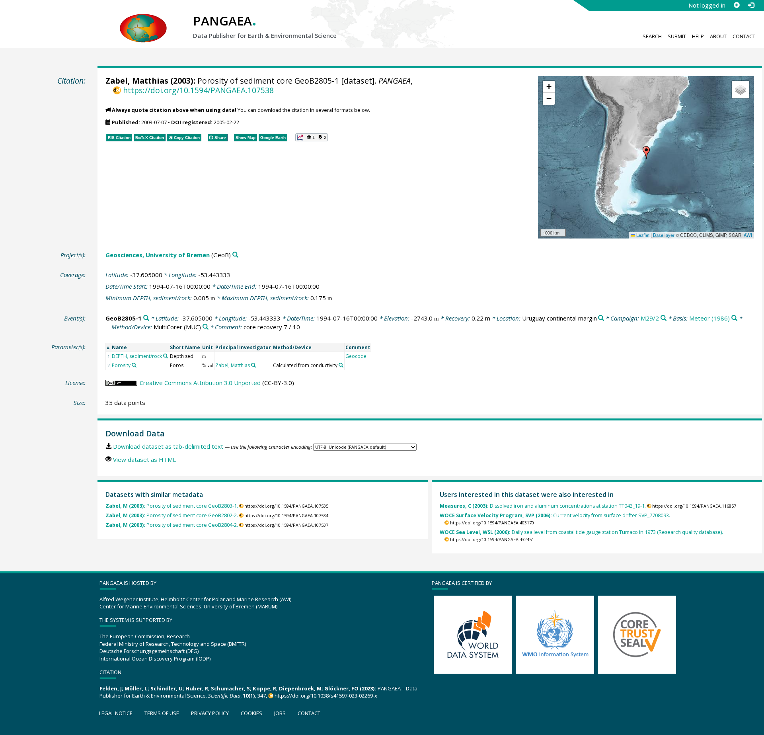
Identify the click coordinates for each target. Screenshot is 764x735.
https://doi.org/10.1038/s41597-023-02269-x (326, 695)
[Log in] (751, 5)
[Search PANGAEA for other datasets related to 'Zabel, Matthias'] (253, 365)
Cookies (251, 713)
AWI (748, 235)
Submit (677, 36)
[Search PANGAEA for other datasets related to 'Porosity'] (134, 365)
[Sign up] (736, 5)
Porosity (121, 365)
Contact (744, 36)
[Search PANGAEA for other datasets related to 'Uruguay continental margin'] (601, 318)
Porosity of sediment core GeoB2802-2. (171, 515)
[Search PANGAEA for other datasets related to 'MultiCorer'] (206, 327)
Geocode (355, 356)
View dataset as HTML (144, 459)
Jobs (280, 713)
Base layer (663, 235)
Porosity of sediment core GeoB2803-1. (171, 505)
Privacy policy (210, 713)
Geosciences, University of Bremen (157, 255)
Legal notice (116, 713)
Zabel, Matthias (136, 80)
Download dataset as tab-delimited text (168, 446)
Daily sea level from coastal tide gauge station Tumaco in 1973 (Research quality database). (581, 532)
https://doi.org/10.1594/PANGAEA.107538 (198, 90)
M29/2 (650, 318)
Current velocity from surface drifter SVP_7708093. (555, 515)
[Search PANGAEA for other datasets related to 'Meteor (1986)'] (734, 318)
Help (698, 36)
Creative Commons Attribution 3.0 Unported (200, 383)
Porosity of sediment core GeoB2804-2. (171, 525)
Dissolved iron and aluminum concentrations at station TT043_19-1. (543, 505)
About (718, 36)
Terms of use (161, 713)
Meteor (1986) (709, 318)
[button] (646, 152)
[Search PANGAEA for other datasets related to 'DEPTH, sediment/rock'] (165, 356)
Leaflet (642, 235)
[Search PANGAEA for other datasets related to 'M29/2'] (664, 318)
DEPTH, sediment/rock (137, 356)
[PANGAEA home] (143, 20)
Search (652, 36)
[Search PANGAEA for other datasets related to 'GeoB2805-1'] (146, 318)
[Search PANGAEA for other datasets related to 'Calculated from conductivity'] (341, 365)
